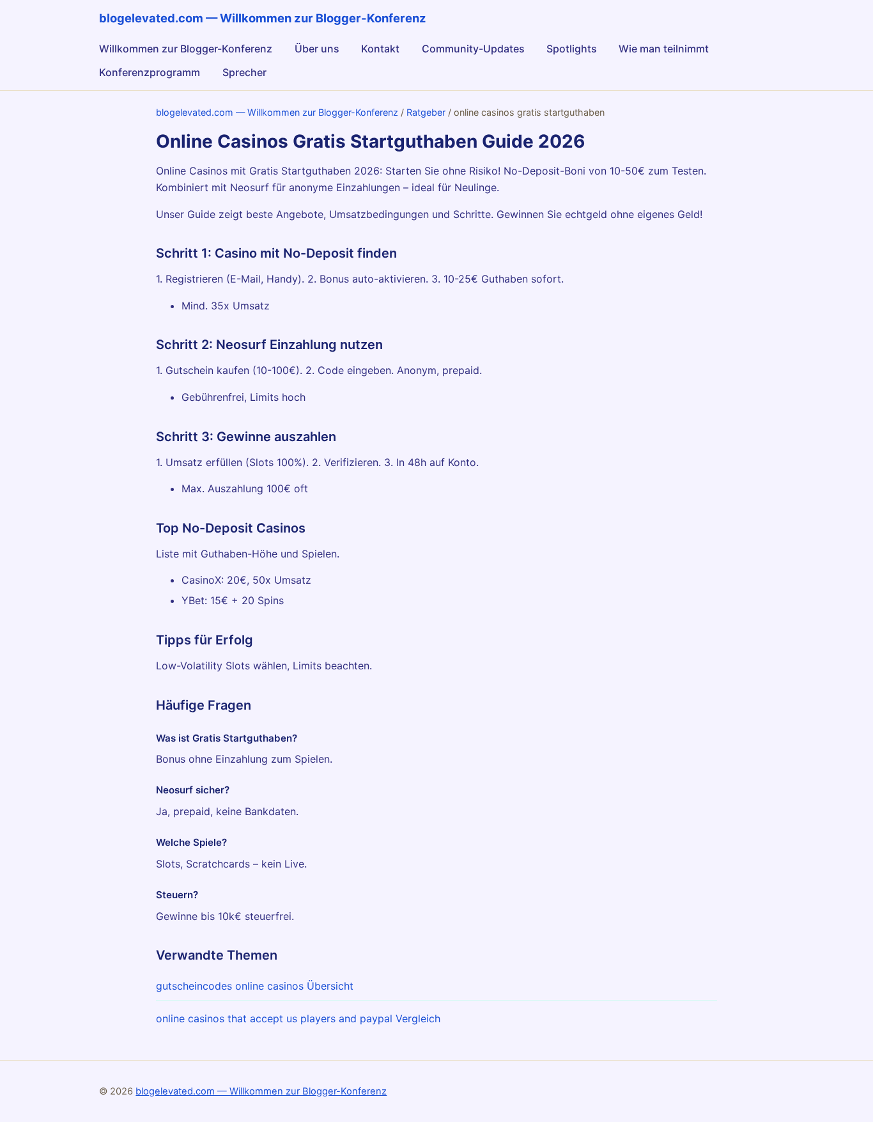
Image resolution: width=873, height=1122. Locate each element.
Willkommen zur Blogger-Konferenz (185, 48)
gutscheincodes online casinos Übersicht (254, 985)
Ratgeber (425, 112)
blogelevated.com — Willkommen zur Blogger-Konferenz (277, 112)
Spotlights (571, 48)
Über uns (317, 48)
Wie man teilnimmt (664, 48)
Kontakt (380, 48)
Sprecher (244, 72)
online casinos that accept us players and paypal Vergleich (298, 1018)
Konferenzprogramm (149, 72)
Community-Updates (473, 48)
